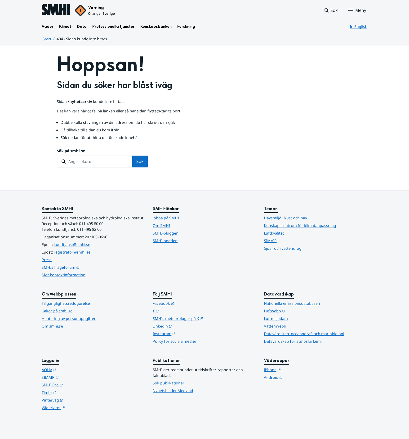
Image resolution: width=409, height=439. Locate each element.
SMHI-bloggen (165, 233)
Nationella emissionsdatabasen (292, 303)
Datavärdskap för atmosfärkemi (293, 341)
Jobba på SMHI (166, 218)
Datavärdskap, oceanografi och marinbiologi (304, 333)
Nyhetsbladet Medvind (173, 390)
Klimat (65, 26)
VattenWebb (275, 326)
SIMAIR (270, 240)
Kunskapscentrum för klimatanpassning (300, 225)
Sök (140, 161)
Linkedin (185, 326)
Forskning (186, 26)
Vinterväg (76, 400)
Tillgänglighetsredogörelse (66, 303)
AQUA (72, 369)
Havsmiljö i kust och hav (285, 218)
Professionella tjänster (113, 26)
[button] (331, 10)
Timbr (72, 392)
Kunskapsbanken (156, 26)
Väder (47, 26)
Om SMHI (161, 225)
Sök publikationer (168, 383)
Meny (360, 10)
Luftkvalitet (274, 233)
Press (47, 259)
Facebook (187, 303)
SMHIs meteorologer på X (201, 318)
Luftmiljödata (276, 318)
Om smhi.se (52, 326)
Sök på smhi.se (71, 150)
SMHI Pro (75, 385)
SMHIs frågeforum (84, 267)
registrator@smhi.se (72, 252)
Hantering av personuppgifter (69, 318)
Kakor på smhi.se (57, 311)
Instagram (187, 333)
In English (358, 26)
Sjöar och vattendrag (283, 248)
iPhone (295, 369)
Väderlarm (76, 407)
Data (82, 26)
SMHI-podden (165, 240)
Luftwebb (298, 311)
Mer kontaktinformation (63, 274)
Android (296, 377)
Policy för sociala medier (174, 341)
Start (47, 39)
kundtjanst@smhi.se (72, 244)
